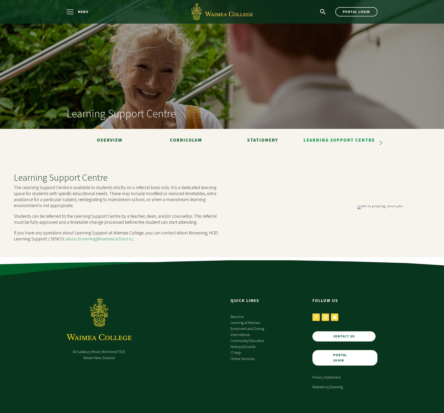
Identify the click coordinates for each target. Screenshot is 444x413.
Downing (336, 387)
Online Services (242, 358)
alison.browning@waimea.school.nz (99, 239)
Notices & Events (243, 346)
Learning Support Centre (339, 140)
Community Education (247, 340)
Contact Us (344, 336)
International (240, 334)
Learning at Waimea (245, 322)
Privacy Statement (326, 377)
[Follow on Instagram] (325, 317)
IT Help (236, 352)
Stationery (262, 140)
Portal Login (356, 11)
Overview (109, 140)
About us (237, 316)
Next (381, 143)
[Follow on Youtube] (334, 317)
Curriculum (186, 140)
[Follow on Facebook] (316, 317)
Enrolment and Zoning (247, 328)
